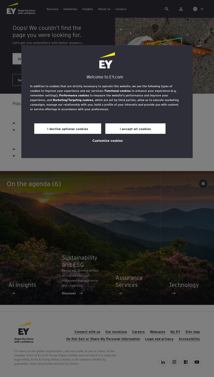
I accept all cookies (135, 128)
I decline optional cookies (67, 128)
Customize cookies (107, 140)
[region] (107, 101)
